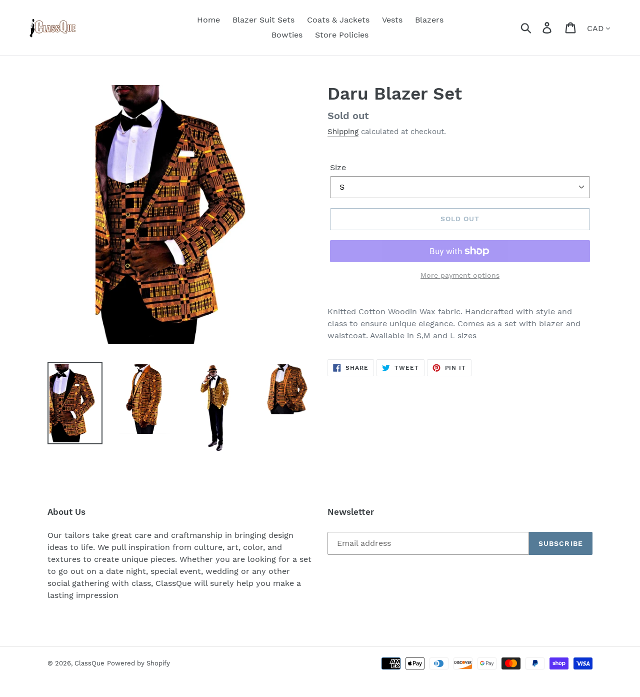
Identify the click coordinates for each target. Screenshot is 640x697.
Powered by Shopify (138, 663)
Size (338, 167)
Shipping (343, 131)
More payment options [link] (460, 275)
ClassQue (89, 663)
